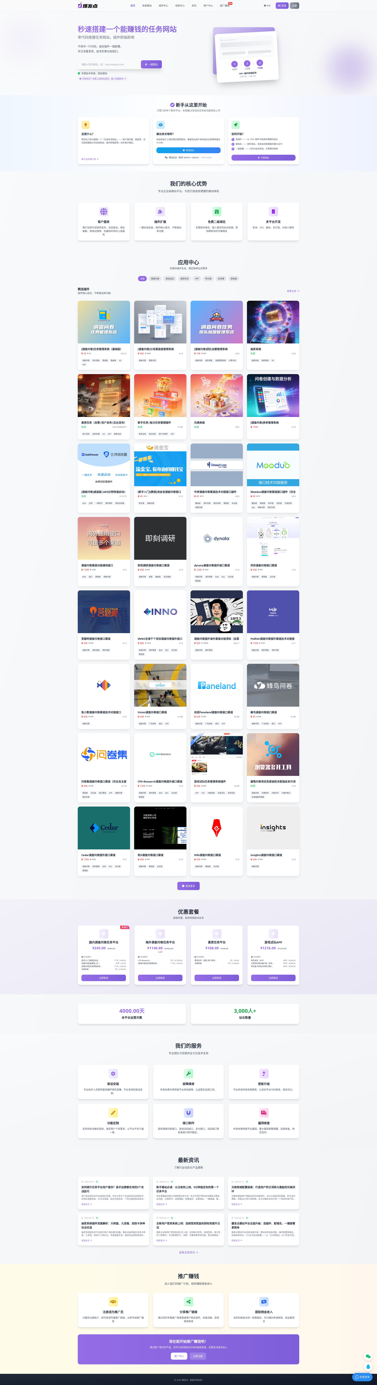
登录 (284, 5)
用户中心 (208, 5)
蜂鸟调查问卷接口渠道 (263, 712)
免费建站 (147, 5)
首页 (132, 5)
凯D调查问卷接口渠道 (150, 855)
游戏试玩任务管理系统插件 (210, 781)
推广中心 (179, 1356)
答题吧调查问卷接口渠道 (95, 638)
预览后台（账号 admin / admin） (190, 157)
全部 (142, 278)
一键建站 (153, 64)
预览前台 (190, 150)
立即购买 (103, 978)
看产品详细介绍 (88, 159)
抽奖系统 (255, 349)
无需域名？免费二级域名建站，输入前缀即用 (102, 78)
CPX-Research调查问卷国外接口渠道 (160, 781)
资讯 (194, 5)
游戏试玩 (170, 278)
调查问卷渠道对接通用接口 (97, 565)
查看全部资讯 (187, 1252)
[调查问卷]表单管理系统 (264, 422)
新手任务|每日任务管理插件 (154, 422)
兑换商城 (199, 422)
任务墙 (221, 278)
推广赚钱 (226, 5)
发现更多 (190, 886)
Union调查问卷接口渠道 (152, 712)
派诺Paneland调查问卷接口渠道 (213, 712)
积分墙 (208, 278)
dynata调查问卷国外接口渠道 (212, 565)
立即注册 (198, 1356)
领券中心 (180, 5)
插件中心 (163, 5)
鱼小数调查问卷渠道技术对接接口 (101, 712)
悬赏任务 (184, 278)
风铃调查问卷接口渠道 (263, 565)
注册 (294, 5)
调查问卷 (155, 278)
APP (197, 278)
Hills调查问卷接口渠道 (207, 855)
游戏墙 (234, 278)
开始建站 (265, 157)
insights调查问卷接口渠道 (266, 855)
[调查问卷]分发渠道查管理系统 (156, 349)
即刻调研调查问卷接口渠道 (154, 565)
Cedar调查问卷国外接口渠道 (98, 855)
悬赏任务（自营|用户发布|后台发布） (104, 422)
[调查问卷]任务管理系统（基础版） (102, 349)
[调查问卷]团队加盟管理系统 (211, 349)
